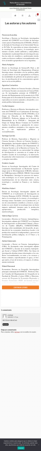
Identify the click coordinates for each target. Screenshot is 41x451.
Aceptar (21, 448)
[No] (39, 445)
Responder (5, 324)
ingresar (17, 332)
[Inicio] (15, 16)
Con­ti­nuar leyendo (20, 287)
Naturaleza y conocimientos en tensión (20, 3)
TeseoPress (4, 3)
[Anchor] (18, 35)
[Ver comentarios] (36, 16)
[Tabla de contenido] (22, 16)
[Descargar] (29, 16)
